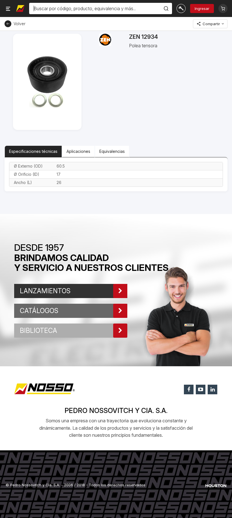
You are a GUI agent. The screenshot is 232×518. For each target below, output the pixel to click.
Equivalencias (112, 151)
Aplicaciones (78, 151)
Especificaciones (33, 151)
